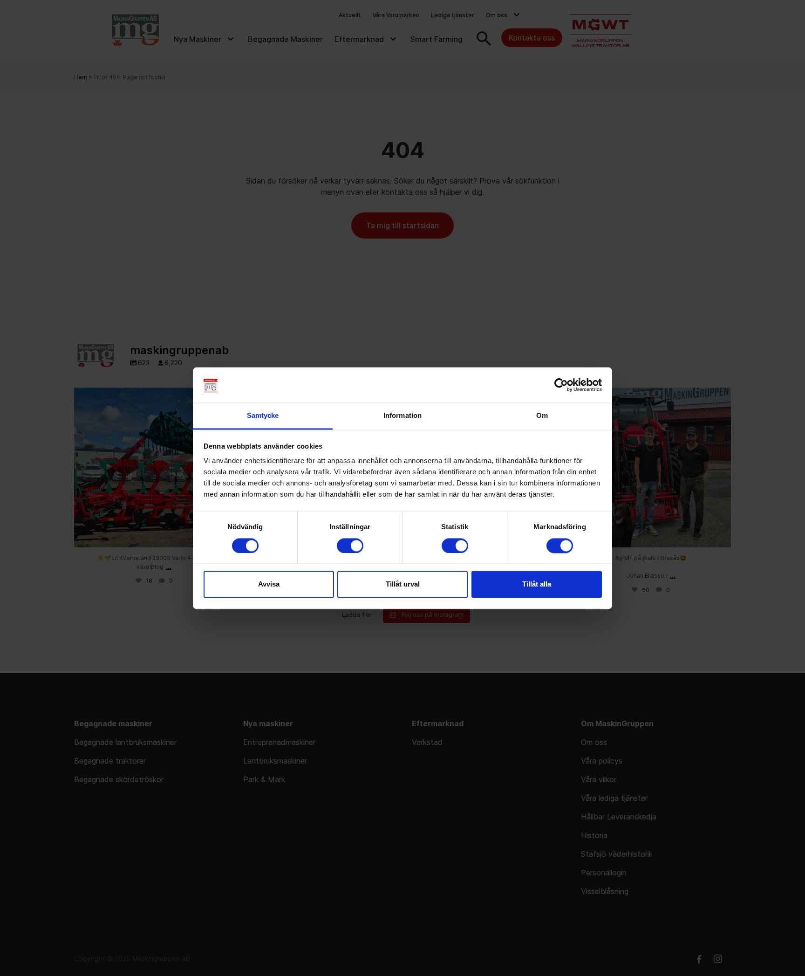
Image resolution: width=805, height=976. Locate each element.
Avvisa (269, 584)
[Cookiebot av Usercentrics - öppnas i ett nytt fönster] (561, 385)
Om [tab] (542, 416)
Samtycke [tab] (263, 416)
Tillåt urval (403, 584)
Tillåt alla (536, 584)
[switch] (350, 545)
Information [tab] (402, 416)
